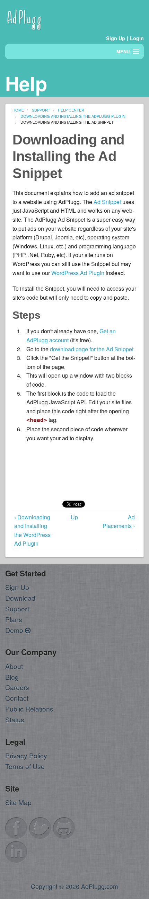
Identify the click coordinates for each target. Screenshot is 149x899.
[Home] (24, 19)
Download (20, 597)
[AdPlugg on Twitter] (40, 827)
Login (137, 38)
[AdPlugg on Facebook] (16, 827)
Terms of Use (25, 766)
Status (14, 719)
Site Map (18, 802)
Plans (13, 619)
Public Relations (29, 708)
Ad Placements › (119, 521)
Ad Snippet (107, 202)
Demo (15, 630)
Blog (12, 676)
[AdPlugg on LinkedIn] (16, 851)
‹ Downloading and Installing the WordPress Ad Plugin (32, 530)
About (14, 666)
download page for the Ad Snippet (91, 349)
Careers (17, 687)
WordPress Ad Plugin (77, 273)
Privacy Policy (26, 755)
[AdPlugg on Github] (64, 827)
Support (17, 608)
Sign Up (115, 38)
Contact (16, 698)
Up (74, 517)
